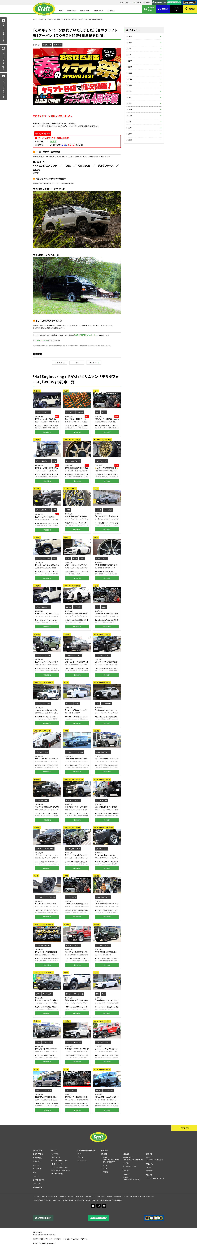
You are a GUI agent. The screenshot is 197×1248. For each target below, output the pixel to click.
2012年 (129, 122)
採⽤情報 (147, 2)
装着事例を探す (151, 8)
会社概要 (80, 1196)
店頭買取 (109, 1196)
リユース (36, 1176)
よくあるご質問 (38, 1200)
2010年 (129, 134)
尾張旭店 (105, 1172)
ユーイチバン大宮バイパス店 (155, 1178)
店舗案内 (192, 9)
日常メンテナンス (57, 1164)
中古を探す (111, 10)
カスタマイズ (98, 10)
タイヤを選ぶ (71, 10)
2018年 (129, 85)
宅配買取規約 (118, 1200)
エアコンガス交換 (57, 1174)
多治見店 (127, 1163)
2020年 (129, 73)
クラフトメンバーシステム (53, 1200)
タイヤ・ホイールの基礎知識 (85, 1150)
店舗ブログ (37, 1183)
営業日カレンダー (125, 2)
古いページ (93, 363)
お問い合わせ (80, 1200)
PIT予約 (126, 1196)
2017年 (129, 91)
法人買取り (137, 2)
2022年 (129, 61)
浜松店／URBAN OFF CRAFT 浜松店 (155, 1159)
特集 (34, 1172)
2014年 (129, 109)
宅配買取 (118, 1196)
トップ (61, 10)
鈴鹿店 (53, 141)
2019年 (129, 79)
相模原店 (150, 1171)
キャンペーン (57, 45)
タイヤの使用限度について (60, 1167)
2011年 (129, 128)
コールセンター (177, 8)
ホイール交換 (56, 1157)
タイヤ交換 (55, 1154)
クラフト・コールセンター (147, 1196)
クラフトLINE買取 (99, 1196)
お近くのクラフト (42, 340)
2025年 (129, 42)
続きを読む (47, 432)
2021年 (129, 67)
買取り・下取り (85, 10)
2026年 (129, 36)
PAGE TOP (185, 1128)
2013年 (129, 115)
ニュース (40, 19)
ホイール (80, 1157)
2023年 (129, 55)
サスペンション (82, 1160)
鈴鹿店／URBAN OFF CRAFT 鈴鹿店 (132, 1178)
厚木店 (149, 1167)
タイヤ (79, 1154)
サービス (54, 1150)
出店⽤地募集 (91, 1200)
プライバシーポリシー (104, 1200)
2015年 (129, 103)
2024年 (129, 49)
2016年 (129, 97)
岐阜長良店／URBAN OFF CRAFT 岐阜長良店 (133, 1159)
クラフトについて (38, 1180)
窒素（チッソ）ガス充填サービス (61, 1170)
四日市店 (127, 1174)
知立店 (105, 1165)
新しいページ (61, 363)
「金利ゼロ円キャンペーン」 (85, 335)
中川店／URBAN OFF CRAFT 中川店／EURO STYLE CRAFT (111, 1160)
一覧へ (77, 363)
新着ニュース (47, 45)
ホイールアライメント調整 (59, 1160)
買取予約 (134, 1196)
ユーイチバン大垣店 (130, 1166)
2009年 (129, 140)
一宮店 (105, 1168)
